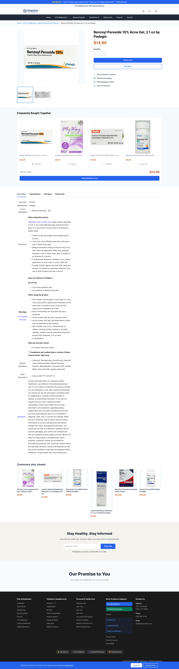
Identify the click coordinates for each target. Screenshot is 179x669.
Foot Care (79, 613)
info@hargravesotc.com (144, 623)
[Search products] (143, 11)
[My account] (150, 11)
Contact (130, 17)
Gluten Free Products (114, 609)
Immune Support (79, 17)
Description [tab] (21, 194)
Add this (73, 164)
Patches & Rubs (22, 613)
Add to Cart (127, 60)
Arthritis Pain (21, 610)
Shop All (119, 17)
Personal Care (81, 603)
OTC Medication (61, 17)
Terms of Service (111, 640)
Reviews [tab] (59, 194)
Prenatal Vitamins (113, 604)
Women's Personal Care (84, 623)
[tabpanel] (89, 327)
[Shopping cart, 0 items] (156, 11)
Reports (108, 614)
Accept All (136, 665)
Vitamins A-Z (94, 17)
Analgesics (20, 603)
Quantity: (97, 49)
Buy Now (127, 66)
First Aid (19, 617)
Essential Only (150, 665)
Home (48, 17)
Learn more (69, 665)
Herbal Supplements (53, 613)
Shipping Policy (113, 625)
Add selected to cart (89, 178)
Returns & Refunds (114, 631)
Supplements (51, 606)
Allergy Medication (23, 627)
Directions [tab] (48, 194)
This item (38, 164)
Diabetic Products (53, 627)
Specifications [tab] (35, 194)
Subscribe (108, 546)
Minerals (49, 610)
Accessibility (110, 643)
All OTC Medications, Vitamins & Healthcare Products (41, 23)
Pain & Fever (21, 606)
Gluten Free (107, 17)
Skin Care (79, 606)
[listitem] (25, 95)
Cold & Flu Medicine (23, 623)
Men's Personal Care (83, 627)
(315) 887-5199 (141, 616)
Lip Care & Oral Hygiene (84, 617)
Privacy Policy (111, 637)
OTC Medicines (22, 620)
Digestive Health (52, 620)
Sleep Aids (50, 623)
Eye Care (79, 610)
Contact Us (111, 620)
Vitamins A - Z (51, 603)
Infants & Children (82, 620)
